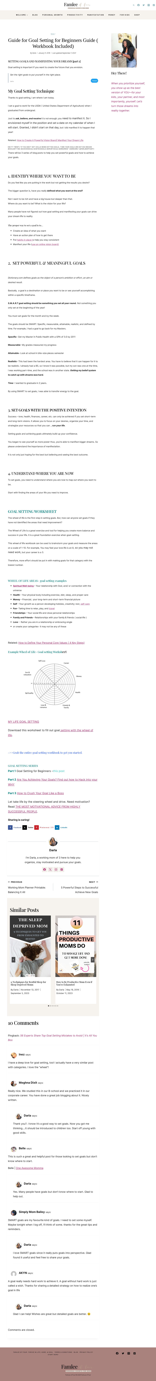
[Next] (92, 959)
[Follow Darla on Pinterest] (61, 869)
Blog (35, 15)
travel (52, 608)
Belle (22, 1148)
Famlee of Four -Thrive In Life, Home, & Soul (33, 1352)
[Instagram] (149, 5)
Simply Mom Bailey (32, 1212)
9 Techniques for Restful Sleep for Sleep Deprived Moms (28, 983)
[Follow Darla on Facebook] (44, 869)
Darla (34, 53)
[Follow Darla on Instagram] (55, 869)
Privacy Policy (86, 1352)
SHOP (137, 15)
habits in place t (25, 240)
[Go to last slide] (13, 959)
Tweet (94, 81)
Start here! (53, 1354)
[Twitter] (143, 5)
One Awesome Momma (29, 1168)
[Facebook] (138, 5)
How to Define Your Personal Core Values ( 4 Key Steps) (51, 642)
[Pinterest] (154, 5)
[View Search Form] (133, 5)
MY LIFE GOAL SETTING (23, 721)
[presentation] (30, 946)
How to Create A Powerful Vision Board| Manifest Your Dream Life (50, 140)
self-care (85, 604)
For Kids (125, 15)
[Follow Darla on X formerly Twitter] (50, 869)
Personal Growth (52, 15)
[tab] (48, 1005)
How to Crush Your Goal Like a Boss (40, 793)
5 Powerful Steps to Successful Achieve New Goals (79, 887)
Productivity (75, 15)
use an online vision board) (45, 244)
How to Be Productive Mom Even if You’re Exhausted (74, 983)
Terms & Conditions (63, 1352)
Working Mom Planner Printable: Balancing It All (27, 887)
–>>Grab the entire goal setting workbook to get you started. (45, 752)
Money (111, 15)
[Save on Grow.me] (70, 827)
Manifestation (95, 15)
